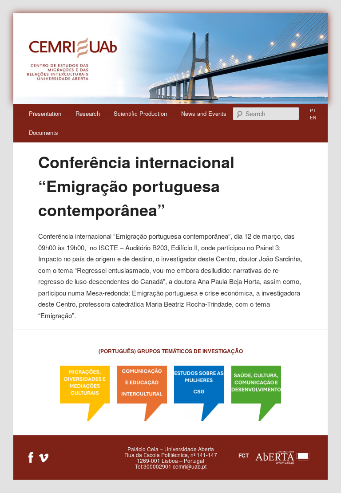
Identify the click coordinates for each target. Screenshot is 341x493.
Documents (43, 132)
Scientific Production (140, 113)
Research (87, 113)
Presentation (45, 113)
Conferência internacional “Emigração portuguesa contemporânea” (136, 185)
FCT (243, 455)
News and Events (203, 113)
